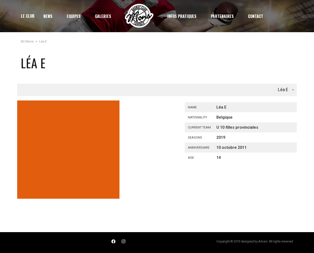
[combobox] (157, 90)
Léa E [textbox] (283, 89)
